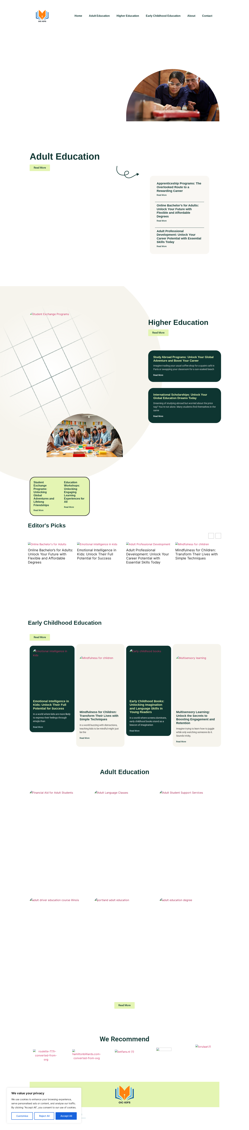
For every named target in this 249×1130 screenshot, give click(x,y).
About (191, 15)
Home (78, 15)
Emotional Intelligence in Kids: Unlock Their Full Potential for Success (47, 554)
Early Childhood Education (163, 15)
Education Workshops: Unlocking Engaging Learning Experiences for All (74, 492)
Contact (207, 15)
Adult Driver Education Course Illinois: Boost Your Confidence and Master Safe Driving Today (58, 965)
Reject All (44, 1115)
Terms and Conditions (128, 1114)
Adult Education (99, 15)
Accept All (66, 1115)
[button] (218, 536)
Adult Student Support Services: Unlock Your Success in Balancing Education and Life (188, 858)
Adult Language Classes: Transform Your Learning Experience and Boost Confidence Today (124, 858)
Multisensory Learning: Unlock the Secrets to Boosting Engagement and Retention (195, 717)
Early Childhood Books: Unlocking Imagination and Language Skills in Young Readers (196, 556)
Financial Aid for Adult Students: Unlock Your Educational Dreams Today (57, 858)
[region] (44, 1105)
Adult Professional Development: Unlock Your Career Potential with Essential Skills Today (179, 236)
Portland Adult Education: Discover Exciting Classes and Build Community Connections (123, 965)
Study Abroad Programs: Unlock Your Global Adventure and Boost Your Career (183, 359)
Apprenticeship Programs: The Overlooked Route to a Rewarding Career (179, 187)
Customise (22, 1115)
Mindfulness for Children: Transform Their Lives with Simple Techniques (147, 554)
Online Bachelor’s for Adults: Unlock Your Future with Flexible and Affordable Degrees (178, 211)
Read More (162, 195)
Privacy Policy (98, 1114)
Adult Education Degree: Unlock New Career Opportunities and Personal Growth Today (186, 965)
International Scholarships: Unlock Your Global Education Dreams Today (180, 396)
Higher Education (128, 15)
